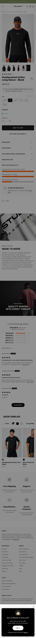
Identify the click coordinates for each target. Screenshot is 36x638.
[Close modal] (33, 607)
